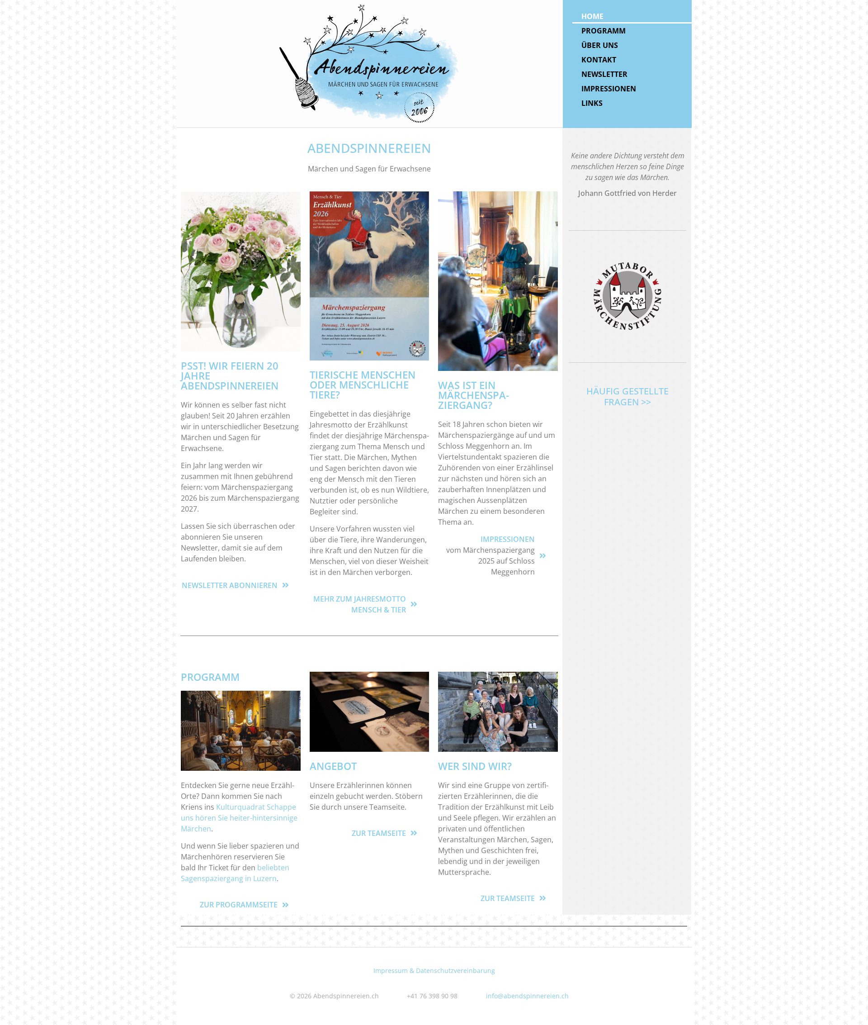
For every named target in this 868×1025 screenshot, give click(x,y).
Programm (603, 31)
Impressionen (608, 89)
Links (592, 103)
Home (592, 16)
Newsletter (604, 74)
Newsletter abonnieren (230, 585)
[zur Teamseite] (414, 833)
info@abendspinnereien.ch (527, 996)
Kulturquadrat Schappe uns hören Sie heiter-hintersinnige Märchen (239, 818)
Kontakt (598, 60)
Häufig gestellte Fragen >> (627, 396)
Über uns (599, 45)
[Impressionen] (543, 556)
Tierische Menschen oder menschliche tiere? (362, 384)
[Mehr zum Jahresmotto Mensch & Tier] (414, 604)
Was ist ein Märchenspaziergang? (473, 395)
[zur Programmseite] (285, 905)
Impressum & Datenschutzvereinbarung (434, 970)
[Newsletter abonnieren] (285, 585)
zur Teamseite (379, 833)
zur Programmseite (239, 905)
